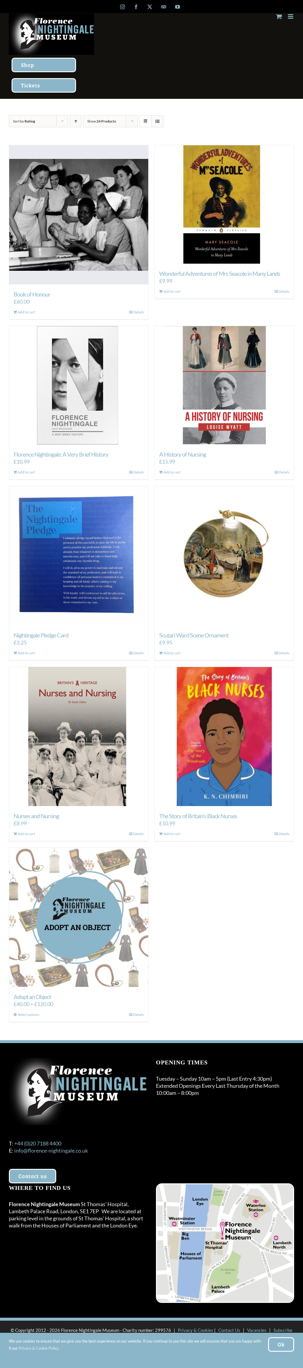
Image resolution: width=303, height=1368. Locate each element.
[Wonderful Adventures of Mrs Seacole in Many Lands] (224, 204)
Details (138, 312)
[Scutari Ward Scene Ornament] (224, 555)
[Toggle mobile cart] (279, 16)
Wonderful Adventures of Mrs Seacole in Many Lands (219, 273)
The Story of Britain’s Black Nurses (198, 815)
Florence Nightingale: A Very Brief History (61, 454)
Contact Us (229, 1330)
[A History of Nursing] (224, 385)
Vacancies (257, 1330)
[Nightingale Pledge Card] (78, 555)
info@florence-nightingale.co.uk (51, 1150)
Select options (28, 1014)
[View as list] (157, 121)
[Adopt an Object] (78, 917)
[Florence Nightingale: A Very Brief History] (78, 385)
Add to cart (26, 312)
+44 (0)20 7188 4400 (37, 1143)
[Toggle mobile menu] (291, 16)
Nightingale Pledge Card (41, 635)
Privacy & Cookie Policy (38, 1348)
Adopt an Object (32, 996)
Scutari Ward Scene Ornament (193, 635)
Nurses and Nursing (36, 815)
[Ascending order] (75, 121)
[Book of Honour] (78, 214)
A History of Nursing (182, 454)
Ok (281, 1344)
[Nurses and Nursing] (78, 736)
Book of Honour (32, 294)
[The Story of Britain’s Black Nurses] (224, 736)
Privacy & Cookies (195, 1330)
